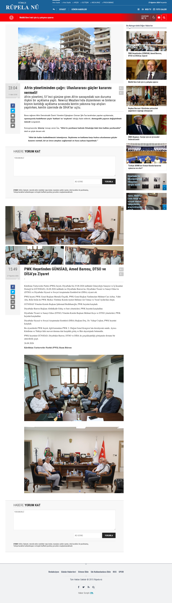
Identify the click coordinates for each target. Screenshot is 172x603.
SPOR (121, 572)
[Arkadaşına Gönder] (13, 115)
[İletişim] (159, 17)
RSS (115, 572)
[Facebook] (13, 106)
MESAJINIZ (96, 2)
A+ (121, 88)
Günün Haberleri (68, 572)
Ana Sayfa (56, 2)
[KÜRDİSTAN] (54, 9)
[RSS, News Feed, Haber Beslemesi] (88, 587)
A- (121, 93)
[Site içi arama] (164, 17)
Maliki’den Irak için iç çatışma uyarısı (36, 17)
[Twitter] (13, 110)
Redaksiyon (54, 572)
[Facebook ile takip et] (78, 587)
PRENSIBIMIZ (108, 2)
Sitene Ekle (83, 572)
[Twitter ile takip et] (83, 587)
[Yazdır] (13, 120)
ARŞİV (76, 2)
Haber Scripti (83, 593)
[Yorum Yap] (13, 125)
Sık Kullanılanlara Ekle (101, 572)
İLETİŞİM (85, 2)
